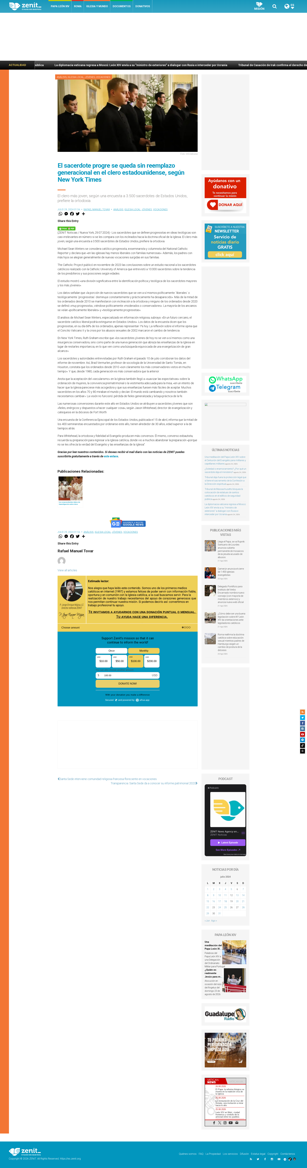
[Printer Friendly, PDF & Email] (66, 228)
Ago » (214, 920)
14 (243, 895)
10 (219, 895)
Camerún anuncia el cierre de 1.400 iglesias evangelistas (231, 571)
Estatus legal (258, 1153)
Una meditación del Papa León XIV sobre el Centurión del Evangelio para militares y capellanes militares (225, 460)
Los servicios (230, 1153)
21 (243, 901)
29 (207, 913)
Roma (78, 6)
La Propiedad (213, 1153)
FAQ (201, 1153)
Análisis (62, 77)
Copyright (273, 1153)
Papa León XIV (60, 6)
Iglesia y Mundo (97, 6)
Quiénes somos (188, 1153)
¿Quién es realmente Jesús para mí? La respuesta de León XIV (213, 976)
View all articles (67, 570)
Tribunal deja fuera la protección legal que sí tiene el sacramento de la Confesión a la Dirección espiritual (225, 480)
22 (207, 907)
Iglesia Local (76, 77)
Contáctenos (287, 1153)
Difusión (244, 1153)
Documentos (122, 6)
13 (237, 895)
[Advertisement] (153, 36)
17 (219, 901)
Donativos (142, 6)
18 (225, 901)
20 (237, 901)
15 (207, 901)
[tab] (215, 1081)
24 (219, 907)
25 (225, 907)
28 (243, 907)
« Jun (207, 920)
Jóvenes (90, 77)
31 (219, 913)
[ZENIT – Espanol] (28, 6)
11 (225, 895)
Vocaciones (103, 77)
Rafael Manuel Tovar (97, 209)
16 (213, 901)
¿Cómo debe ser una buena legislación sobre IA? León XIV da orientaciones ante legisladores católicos (231, 618)
